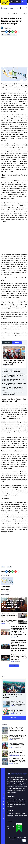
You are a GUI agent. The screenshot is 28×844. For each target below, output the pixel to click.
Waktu (6, 13)
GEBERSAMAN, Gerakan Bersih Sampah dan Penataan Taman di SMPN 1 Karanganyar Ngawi (13, 389)
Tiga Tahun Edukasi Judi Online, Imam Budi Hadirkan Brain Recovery (13, 380)
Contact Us (20, 4)
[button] (10, 40)
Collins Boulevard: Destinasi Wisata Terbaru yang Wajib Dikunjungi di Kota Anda (18, 703)
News (10, 731)
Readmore (13, 717)
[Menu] (23, 8)
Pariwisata (3, 623)
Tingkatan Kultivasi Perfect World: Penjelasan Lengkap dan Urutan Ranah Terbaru (17, 744)
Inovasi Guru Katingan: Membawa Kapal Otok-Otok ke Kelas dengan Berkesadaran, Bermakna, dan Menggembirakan (13, 601)
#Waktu (9, 566)
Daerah (12, 651)
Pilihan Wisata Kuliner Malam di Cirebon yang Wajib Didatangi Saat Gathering (9, 621)
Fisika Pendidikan (6, 609)
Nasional (17, 342)
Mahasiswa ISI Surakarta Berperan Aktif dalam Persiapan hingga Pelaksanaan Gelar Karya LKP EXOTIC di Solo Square (14, 375)
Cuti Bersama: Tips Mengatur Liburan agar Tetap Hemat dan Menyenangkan (17, 710)
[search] (17, 8)
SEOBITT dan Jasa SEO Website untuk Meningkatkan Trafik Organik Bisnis (11, 370)
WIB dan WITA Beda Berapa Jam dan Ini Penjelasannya (6, 587)
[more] (19, 31)
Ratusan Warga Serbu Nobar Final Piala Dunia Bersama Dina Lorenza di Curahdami (19, 657)
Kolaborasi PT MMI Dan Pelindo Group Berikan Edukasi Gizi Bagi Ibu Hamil (13, 362)
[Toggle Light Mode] (20, 8)
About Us (14, 4)
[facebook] (6, 31)
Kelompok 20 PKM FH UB (14, 755)
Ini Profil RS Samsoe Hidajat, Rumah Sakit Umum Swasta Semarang (12, 393)
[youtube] (3, 805)
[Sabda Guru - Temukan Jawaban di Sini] (7, 8)
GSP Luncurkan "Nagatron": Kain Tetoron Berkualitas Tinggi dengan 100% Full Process (17, 729)
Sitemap (25, 4)
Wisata (12, 705)
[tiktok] (3, 808)
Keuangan (13, 713)
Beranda (2, 13)
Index (14, 666)
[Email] (15, 31)
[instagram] (3, 801)
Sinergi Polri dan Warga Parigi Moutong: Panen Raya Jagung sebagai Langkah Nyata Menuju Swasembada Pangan (17, 737)
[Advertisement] (14, 52)
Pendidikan (13, 637)
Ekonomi (11, 763)
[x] (9, 31)
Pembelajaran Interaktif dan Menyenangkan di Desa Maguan (17, 752)
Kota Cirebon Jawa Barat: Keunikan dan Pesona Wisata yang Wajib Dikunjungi (13, 696)
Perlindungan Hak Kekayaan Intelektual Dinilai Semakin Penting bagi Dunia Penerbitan (14, 384)
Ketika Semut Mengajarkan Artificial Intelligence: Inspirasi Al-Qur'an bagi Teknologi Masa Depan (9, 614)
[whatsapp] (12, 31)
